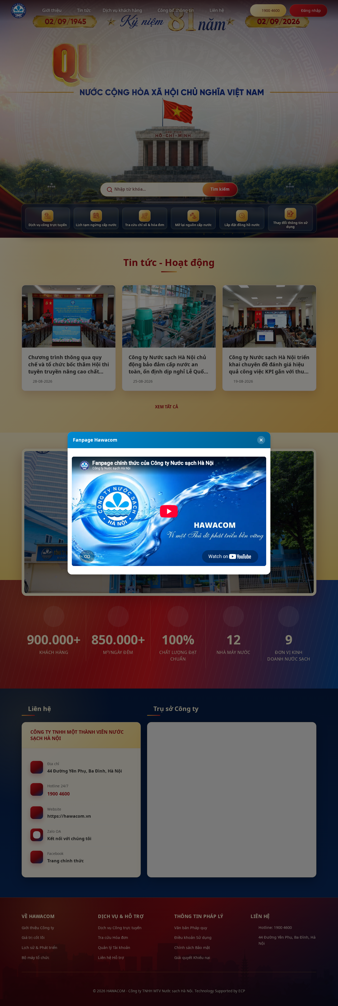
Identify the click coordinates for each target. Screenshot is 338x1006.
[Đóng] (261, 440)
